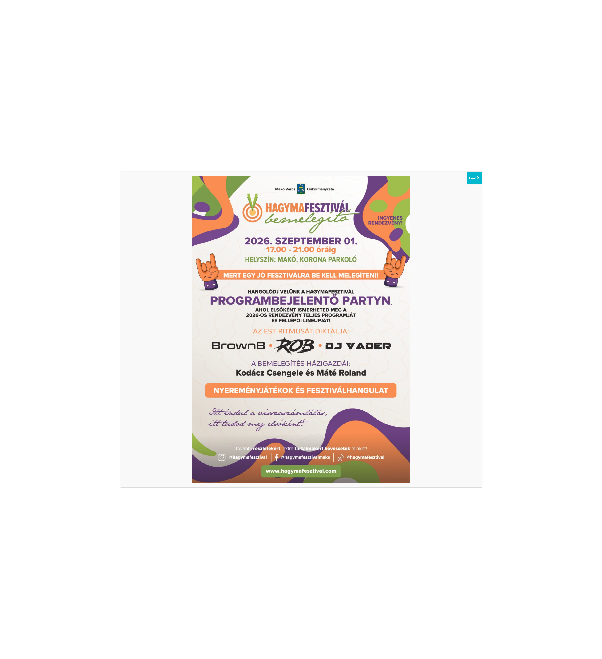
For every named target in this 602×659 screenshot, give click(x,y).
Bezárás (474, 177)
